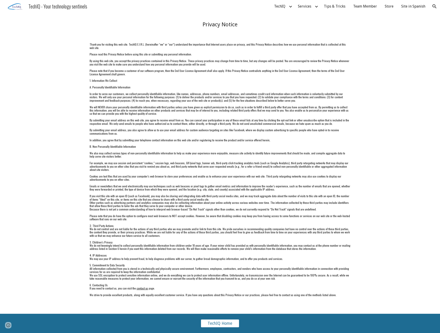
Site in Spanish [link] (413, 6)
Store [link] (389, 6)
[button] (434, 6)
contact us (142, 288)
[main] (220, 24)
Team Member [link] (365, 6)
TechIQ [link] (279, 6)
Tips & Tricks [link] (334, 6)
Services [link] (304, 6)
